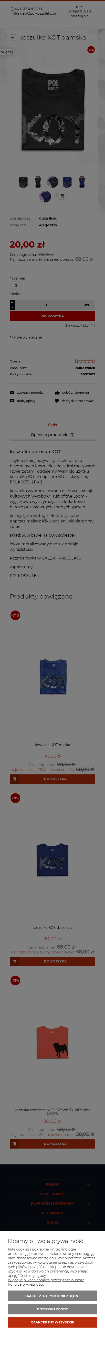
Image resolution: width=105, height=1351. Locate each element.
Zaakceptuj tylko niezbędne (52, 1296)
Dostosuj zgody (52, 1309)
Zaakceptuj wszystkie (52, 1322)
